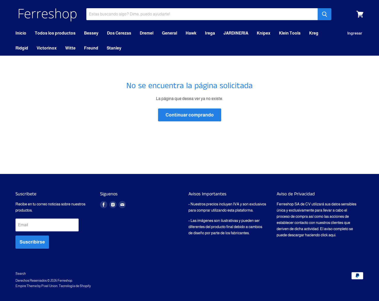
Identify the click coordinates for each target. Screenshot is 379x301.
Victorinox (47, 48)
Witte (70, 48)
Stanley (114, 48)
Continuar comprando (190, 115)
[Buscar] (324, 14)
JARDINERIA (236, 33)
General (169, 33)
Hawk (191, 33)
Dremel (146, 33)
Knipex (263, 33)
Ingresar (354, 33)
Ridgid (21, 48)
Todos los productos (55, 33)
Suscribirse (32, 242)
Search (20, 273)
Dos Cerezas (119, 33)
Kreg (313, 33)
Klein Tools (290, 33)
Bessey (91, 33)
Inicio (20, 33)
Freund (91, 48)
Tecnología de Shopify (75, 286)
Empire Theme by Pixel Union (36, 286)
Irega (210, 33)
